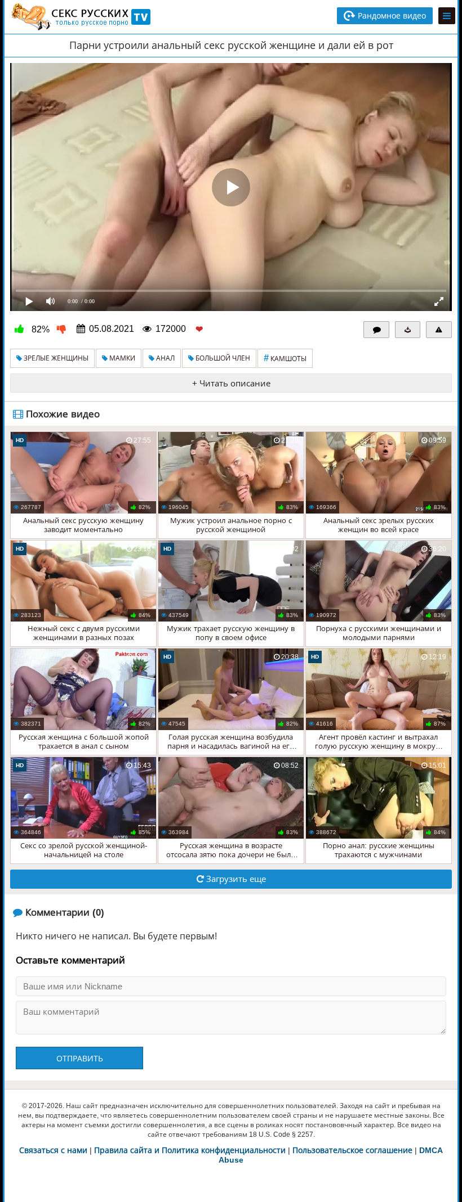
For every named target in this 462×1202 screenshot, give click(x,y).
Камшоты (285, 358)
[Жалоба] (439, 329)
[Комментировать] (376, 329)
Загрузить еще (235, 879)
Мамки (121, 358)
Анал (164, 358)
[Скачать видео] (408, 329)
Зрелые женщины (55, 358)
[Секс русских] (80, 17)
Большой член (222, 358)
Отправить (79, 1058)
